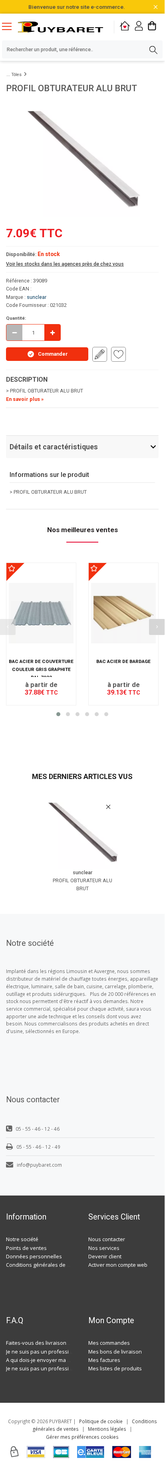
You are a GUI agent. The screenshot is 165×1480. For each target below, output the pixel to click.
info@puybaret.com (39, 1165)
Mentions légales (107, 1429)
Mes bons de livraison (115, 1351)
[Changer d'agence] (125, 27)
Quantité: (16, 318)
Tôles (16, 74)
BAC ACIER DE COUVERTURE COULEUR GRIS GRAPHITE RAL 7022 (41, 669)
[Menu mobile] (10, 26)
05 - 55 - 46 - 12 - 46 (38, 1129)
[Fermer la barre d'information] (156, 7)
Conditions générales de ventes (44, 1264)
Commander (53, 354)
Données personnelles (34, 1256)
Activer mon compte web (117, 1264)
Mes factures (104, 1360)
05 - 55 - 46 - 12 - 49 (38, 1147)
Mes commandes (109, 1342)
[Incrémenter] (52, 332)
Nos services (103, 1248)
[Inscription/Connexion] (139, 27)
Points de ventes (26, 1248)
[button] (58, 714)
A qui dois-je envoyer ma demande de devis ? (61, 1360)
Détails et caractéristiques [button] (54, 447)
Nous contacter (106, 1239)
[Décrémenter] (14, 332)
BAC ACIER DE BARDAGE (123, 661)
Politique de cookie (101, 1421)
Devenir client (104, 1256)
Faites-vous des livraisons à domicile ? (52, 1342)
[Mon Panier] (152, 27)
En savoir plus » (25, 399)
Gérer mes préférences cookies (82, 1437)
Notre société (22, 1239)
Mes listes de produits (115, 1368)
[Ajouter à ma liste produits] (118, 354)
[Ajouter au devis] (99, 354)
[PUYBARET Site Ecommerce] (60, 27)
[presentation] (157, 627)
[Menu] (10, 27)
